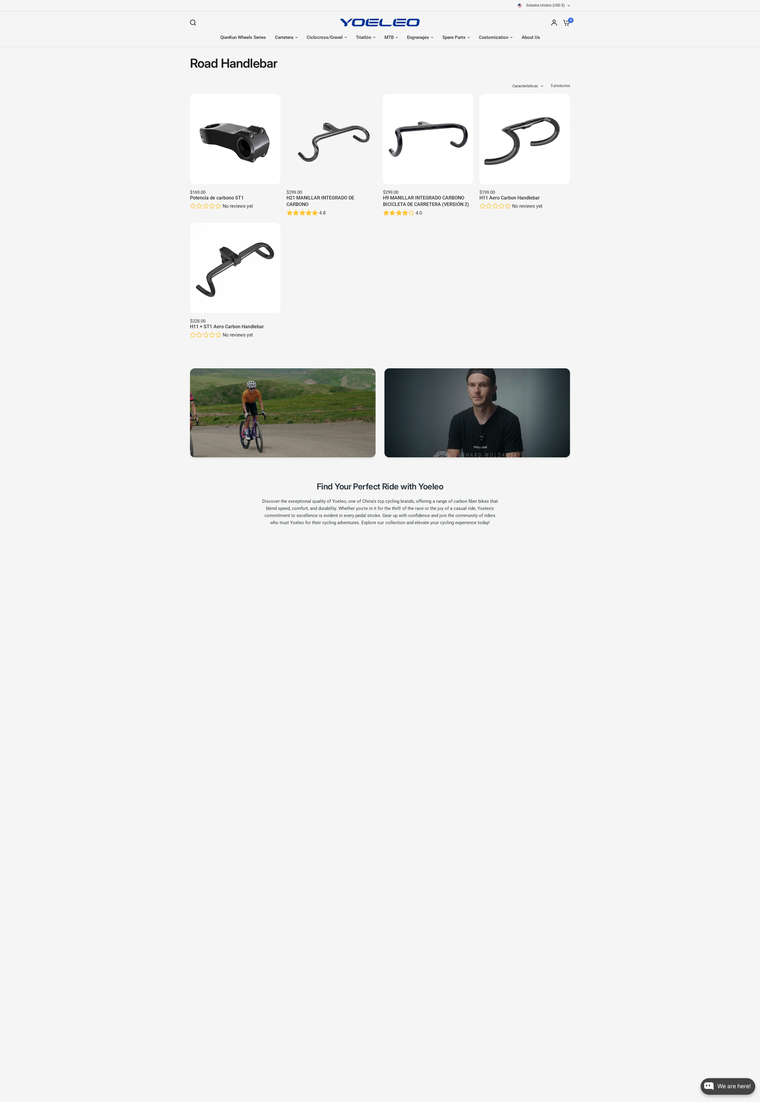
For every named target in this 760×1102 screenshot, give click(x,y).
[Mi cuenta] (554, 22)
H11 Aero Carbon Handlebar (509, 198)
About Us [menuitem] (531, 37)
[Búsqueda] (194, 23)
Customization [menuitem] (493, 37)
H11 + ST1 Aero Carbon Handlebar (227, 326)
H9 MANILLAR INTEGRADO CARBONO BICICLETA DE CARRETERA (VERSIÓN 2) (426, 201)
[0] (565, 22)
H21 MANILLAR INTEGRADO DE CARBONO (320, 201)
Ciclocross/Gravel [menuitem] (325, 37)
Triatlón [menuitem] (363, 37)
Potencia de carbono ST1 (217, 198)
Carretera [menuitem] (284, 37)
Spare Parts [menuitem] (454, 37)
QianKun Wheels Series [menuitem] (243, 37)
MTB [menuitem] (389, 37)
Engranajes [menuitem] (418, 37)
